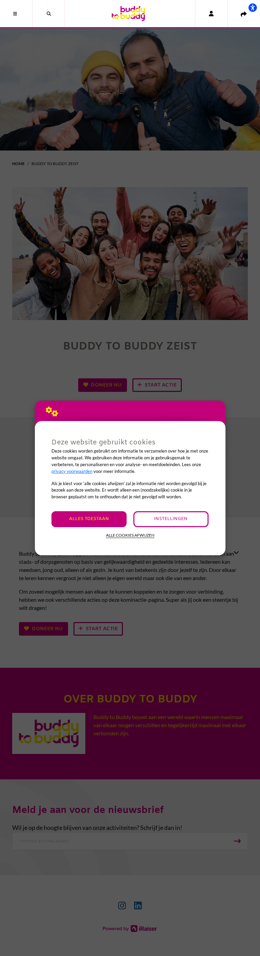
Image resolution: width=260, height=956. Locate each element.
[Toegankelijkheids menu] (252, 7)
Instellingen (171, 519)
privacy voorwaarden (71, 471)
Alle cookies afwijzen (130, 535)
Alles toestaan (89, 519)
